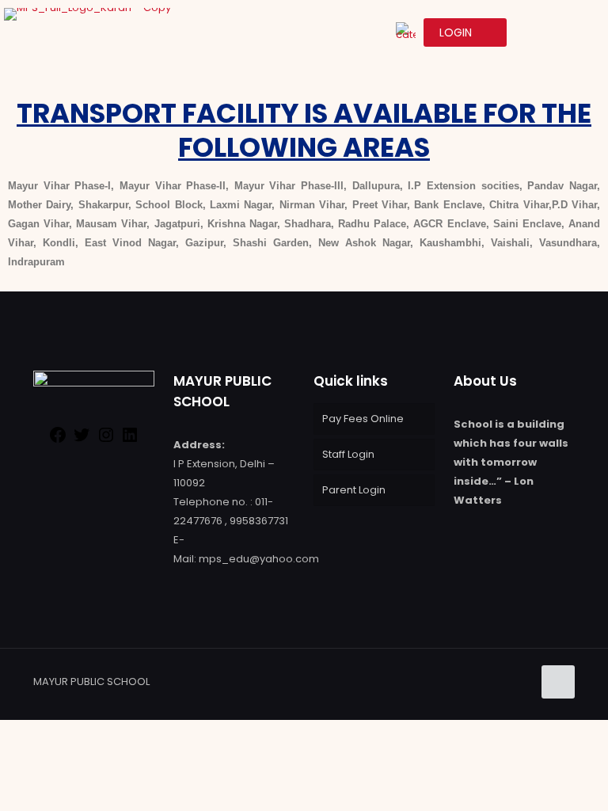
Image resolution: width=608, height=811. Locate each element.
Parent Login (354, 489)
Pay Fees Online (363, 418)
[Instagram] (106, 440)
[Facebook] (57, 440)
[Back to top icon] (558, 682)
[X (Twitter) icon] (470, 680)
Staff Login (348, 454)
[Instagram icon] (520, 680)
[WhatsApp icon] (437, 680)
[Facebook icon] (453, 680)
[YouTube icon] (486, 680)
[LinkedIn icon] (503, 680)
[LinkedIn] (129, 440)
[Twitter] (81, 440)
